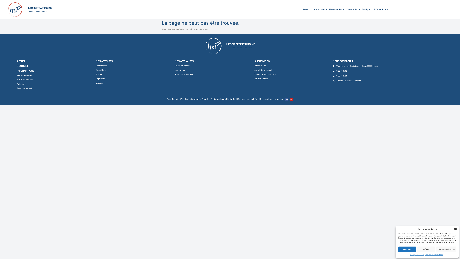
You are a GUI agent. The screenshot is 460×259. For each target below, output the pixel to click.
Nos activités (319, 9)
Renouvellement (24, 88)
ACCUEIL (21, 61)
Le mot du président (263, 70)
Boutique (366, 9)
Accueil (306, 9)
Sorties (99, 74)
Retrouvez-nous (24, 75)
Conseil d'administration (265, 74)
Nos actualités (335, 9)
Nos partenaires (261, 79)
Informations (380, 9)
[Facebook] (286, 99)
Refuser (426, 249)
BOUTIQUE (23, 66)
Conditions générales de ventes (268, 99)
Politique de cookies (417, 255)
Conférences (101, 66)
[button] (455, 229)
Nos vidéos (180, 70)
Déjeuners (100, 79)
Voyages (99, 83)
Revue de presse (182, 66)
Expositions (101, 70)
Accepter (407, 249)
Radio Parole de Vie (184, 74)
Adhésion (21, 84)
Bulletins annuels (25, 80)
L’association (352, 9)
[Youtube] (291, 99)
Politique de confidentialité (434, 255)
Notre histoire (260, 66)
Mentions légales (245, 99)
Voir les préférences (446, 249)
